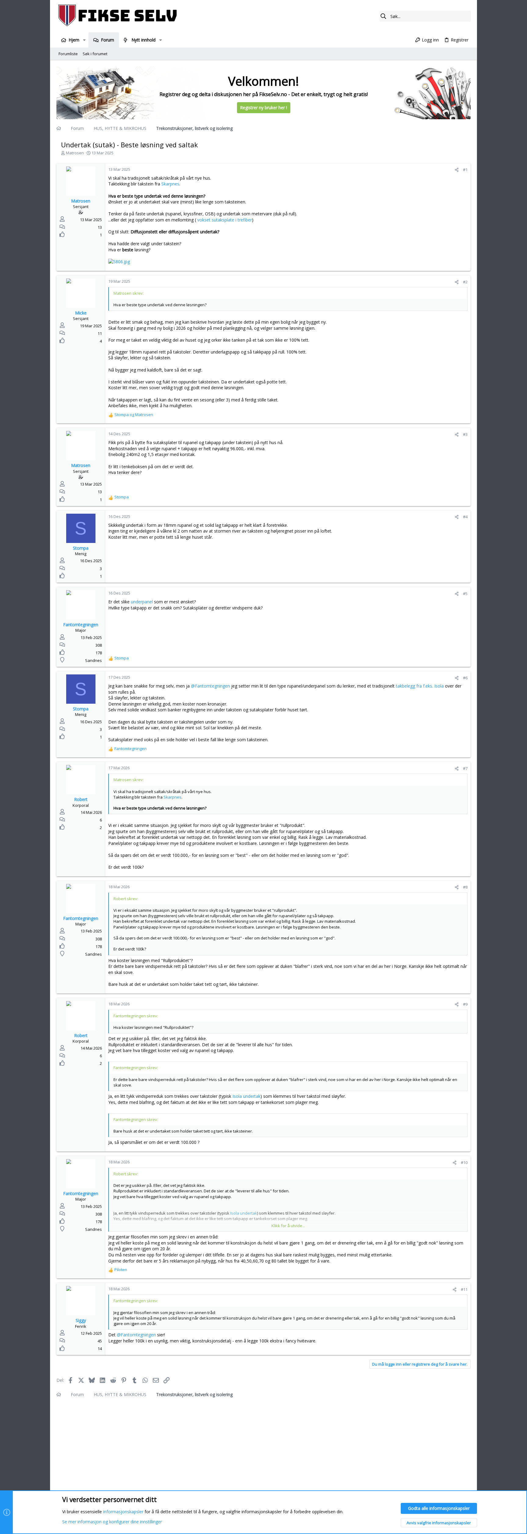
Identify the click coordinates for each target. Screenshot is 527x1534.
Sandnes (93, 660)
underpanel (142, 602)
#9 (465, 1004)
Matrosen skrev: (128, 293)
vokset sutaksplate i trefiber (224, 220)
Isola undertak (246, 1096)
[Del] (457, 170)
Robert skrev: (125, 898)
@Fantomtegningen (210, 686)
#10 (464, 1162)
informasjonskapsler (123, 1511)
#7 (465, 768)
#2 (465, 282)
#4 (465, 516)
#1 (465, 169)
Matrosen (75, 153)
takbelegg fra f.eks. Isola (420, 686)
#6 (465, 678)
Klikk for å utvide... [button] (288, 1225)
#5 (465, 593)
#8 (465, 887)
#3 (465, 434)
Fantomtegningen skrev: (135, 1015)
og (133, 414)
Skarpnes (170, 184)
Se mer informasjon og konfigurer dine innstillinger (112, 1522)
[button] (84, 40)
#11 (464, 1289)
